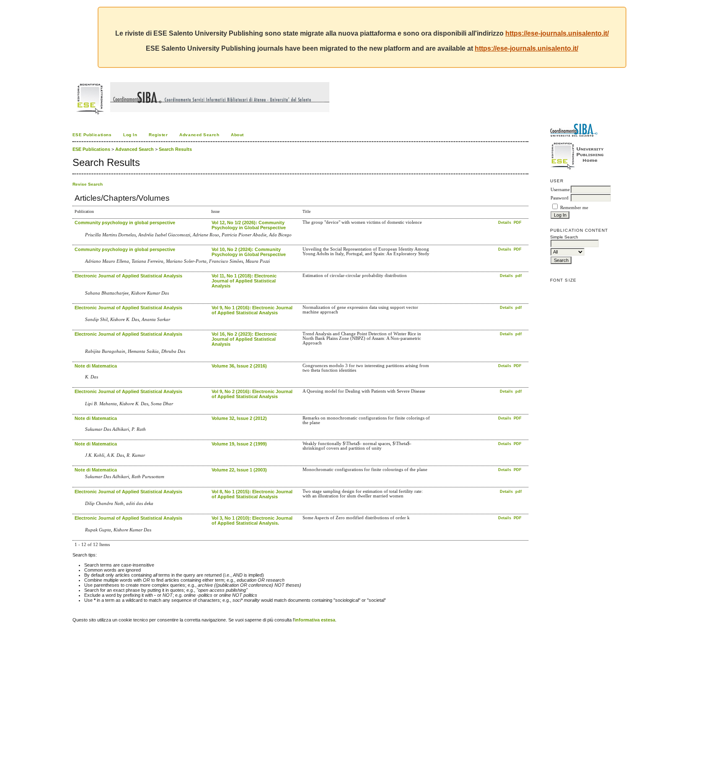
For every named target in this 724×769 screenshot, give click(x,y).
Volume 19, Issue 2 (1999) (239, 443)
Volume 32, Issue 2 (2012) (239, 418)
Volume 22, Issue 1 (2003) (239, 469)
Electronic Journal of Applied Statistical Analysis (128, 275)
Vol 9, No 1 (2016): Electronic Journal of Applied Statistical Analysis (252, 310)
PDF (518, 222)
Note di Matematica (96, 365)
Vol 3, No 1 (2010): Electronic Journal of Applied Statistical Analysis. (252, 520)
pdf (518, 276)
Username (560, 189)
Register (158, 134)
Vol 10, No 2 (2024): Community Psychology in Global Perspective (249, 252)
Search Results (175, 149)
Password (560, 198)
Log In (130, 134)
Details (505, 222)
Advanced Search (199, 134)
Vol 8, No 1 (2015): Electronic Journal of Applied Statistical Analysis (252, 494)
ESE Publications (91, 134)
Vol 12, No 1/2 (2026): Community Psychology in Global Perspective (249, 225)
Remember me (574, 207)
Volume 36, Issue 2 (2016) (239, 365)
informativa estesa (315, 619)
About (237, 134)
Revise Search (87, 184)
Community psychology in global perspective (125, 222)
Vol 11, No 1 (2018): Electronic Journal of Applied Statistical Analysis (244, 280)
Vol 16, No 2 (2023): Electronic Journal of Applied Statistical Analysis (244, 339)
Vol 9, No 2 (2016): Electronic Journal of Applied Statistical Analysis (252, 394)
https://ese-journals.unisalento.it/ (557, 33)
